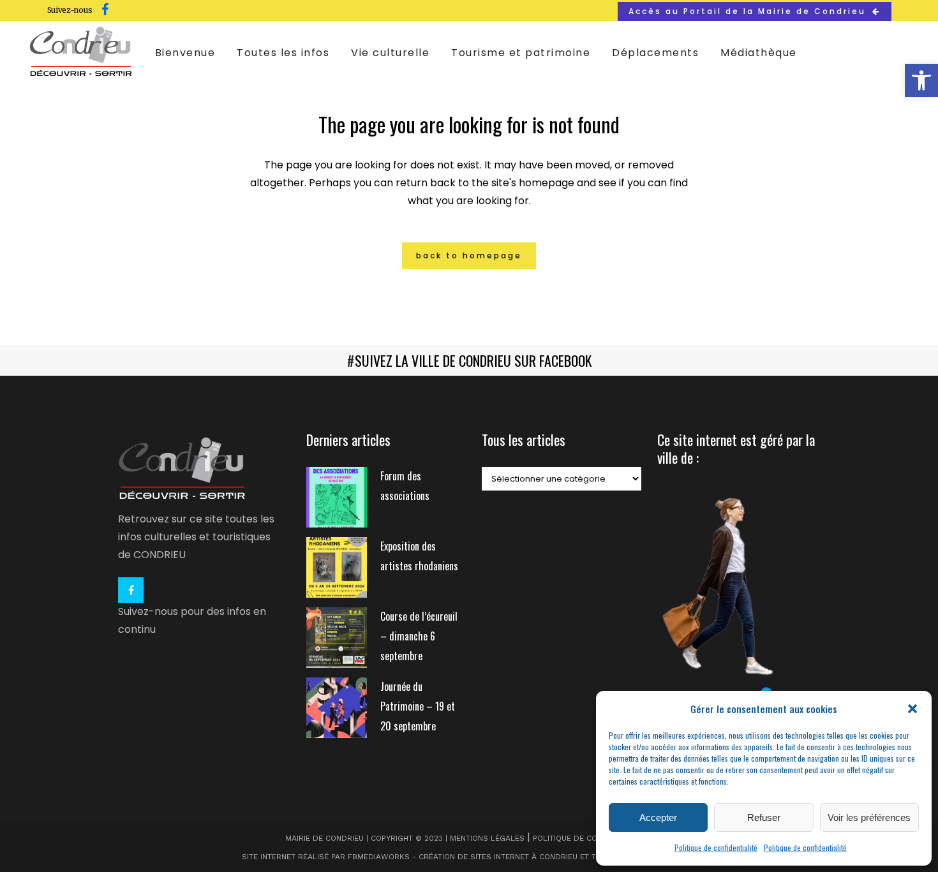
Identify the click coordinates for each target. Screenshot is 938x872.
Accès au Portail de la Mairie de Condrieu (747, 11)
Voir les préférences (869, 817)
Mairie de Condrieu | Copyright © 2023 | (367, 838)
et (584, 856)
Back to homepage (469, 255)
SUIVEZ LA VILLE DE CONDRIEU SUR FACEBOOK (473, 360)
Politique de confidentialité (715, 847)
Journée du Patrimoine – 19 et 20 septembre (417, 706)
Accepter (658, 817)
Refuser (763, 817)
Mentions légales (487, 838)
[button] (921, 80)
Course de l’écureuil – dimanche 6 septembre (419, 636)
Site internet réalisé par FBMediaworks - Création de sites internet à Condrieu (409, 856)
